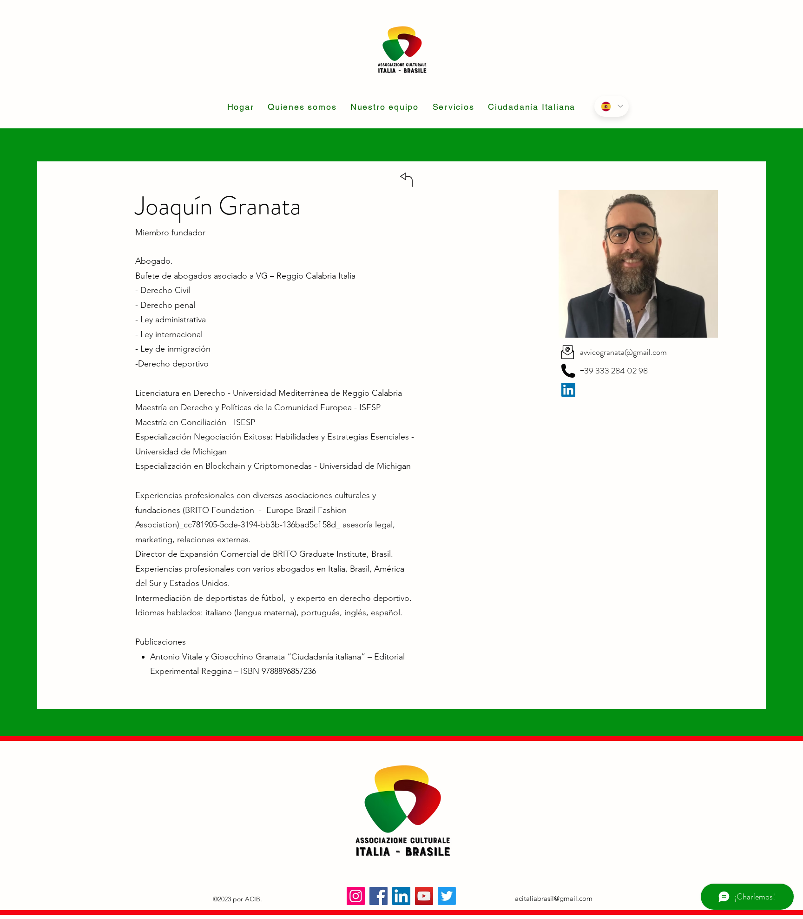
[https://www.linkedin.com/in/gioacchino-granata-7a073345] (568, 390)
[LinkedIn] (401, 896)
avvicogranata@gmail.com (623, 352)
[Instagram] (356, 896)
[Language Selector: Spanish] (611, 106)
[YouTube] (424, 896)
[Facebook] (378, 896)
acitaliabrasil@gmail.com (553, 898)
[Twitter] (447, 896)
